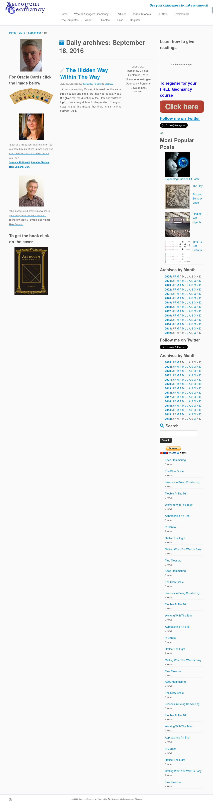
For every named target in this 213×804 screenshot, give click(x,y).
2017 (168, 311)
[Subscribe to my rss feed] (11, 799)
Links (120, 20)
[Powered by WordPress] (109, 798)
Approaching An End (177, 516)
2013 (168, 328)
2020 (168, 298)
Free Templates (69, 20)
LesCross (109, 83)
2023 (168, 285)
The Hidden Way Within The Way (84, 73)
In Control (170, 527)
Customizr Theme (133, 799)
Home (64, 14)
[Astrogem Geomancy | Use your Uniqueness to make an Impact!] (24, 8)
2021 (168, 294)
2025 (168, 276)
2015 (168, 320)
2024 (168, 281)
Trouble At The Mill (176, 493)
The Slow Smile (174, 471)
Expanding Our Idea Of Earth (182, 179)
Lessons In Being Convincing (182, 482)
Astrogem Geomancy (87, 799)
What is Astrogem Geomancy (91, 14)
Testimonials (181, 14)
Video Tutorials (142, 14)
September (34, 32)
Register (135, 20)
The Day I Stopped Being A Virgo (198, 194)
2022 (168, 289)
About (89, 20)
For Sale (162, 14)
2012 (168, 333)
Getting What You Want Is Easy (183, 549)
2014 (168, 324)
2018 (168, 307)
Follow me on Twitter (180, 118)
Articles (121, 14)
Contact (105, 20)
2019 (168, 302)
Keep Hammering (175, 460)
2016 (22, 32)
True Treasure (173, 560)
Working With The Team (179, 504)
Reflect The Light (175, 538)
